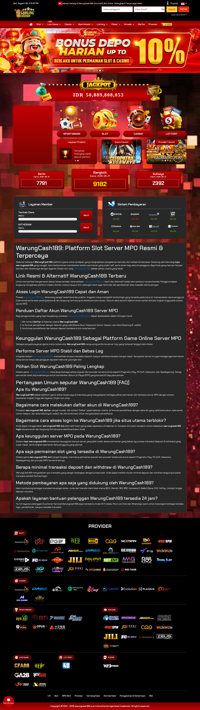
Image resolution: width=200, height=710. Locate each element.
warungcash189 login (34, 297)
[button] (196, 50)
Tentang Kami (93, 696)
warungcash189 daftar (79, 316)
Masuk (172, 9)
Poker (115, 24)
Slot (39, 24)
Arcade (128, 24)
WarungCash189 (82, 268)
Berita (141, 24)
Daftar (183, 9)
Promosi (153, 24)
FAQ (151, 696)
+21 (49, 696)
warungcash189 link (94, 281)
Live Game (53, 24)
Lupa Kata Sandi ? (179, 14)
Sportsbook (84, 24)
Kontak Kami (110, 696)
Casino (68, 24)
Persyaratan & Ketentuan (132, 696)
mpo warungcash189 (43, 356)
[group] (166, 152)
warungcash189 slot (40, 372)
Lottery (101, 24)
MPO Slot (66, 696)
